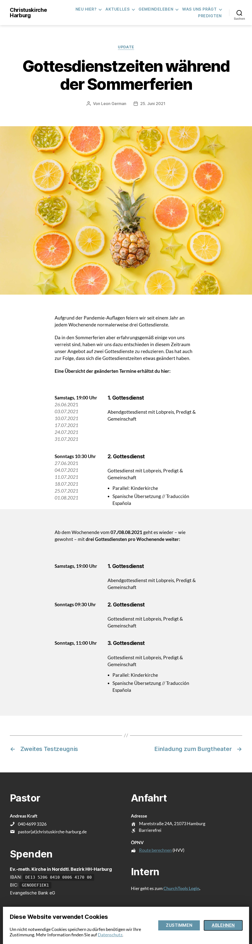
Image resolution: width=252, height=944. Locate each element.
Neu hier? (86, 9)
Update (126, 47)
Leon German (113, 103)
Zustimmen (179, 925)
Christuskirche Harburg (28, 12)
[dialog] (126, 925)
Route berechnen (155, 850)
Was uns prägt (199, 9)
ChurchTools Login (181, 888)
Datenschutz (110, 934)
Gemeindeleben (156, 9)
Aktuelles (117, 9)
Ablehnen (223, 925)
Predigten (210, 16)
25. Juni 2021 (152, 103)
